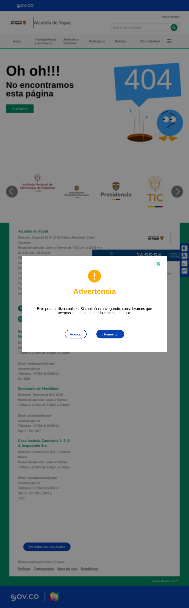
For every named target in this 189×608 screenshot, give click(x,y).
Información (110, 334)
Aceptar (76, 334)
